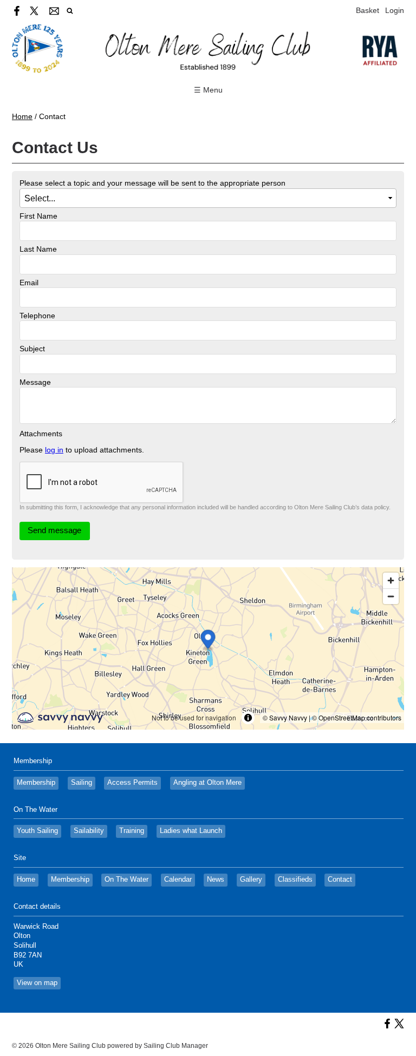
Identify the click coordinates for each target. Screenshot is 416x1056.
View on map (37, 983)
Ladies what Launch (191, 831)
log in (54, 449)
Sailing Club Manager (176, 1046)
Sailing (81, 782)
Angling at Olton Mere (207, 782)
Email (29, 282)
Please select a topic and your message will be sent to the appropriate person (152, 183)
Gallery (251, 879)
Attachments (41, 433)
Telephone (37, 315)
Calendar (178, 879)
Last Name (38, 249)
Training (131, 831)
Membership (36, 782)
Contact (340, 879)
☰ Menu (208, 90)
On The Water (126, 879)
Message (35, 382)
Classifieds (295, 879)
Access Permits (132, 782)
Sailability (89, 831)
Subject (32, 348)
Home (22, 116)
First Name (38, 216)
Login (394, 10)
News (215, 879)
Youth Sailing (37, 831)
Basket (367, 10)
